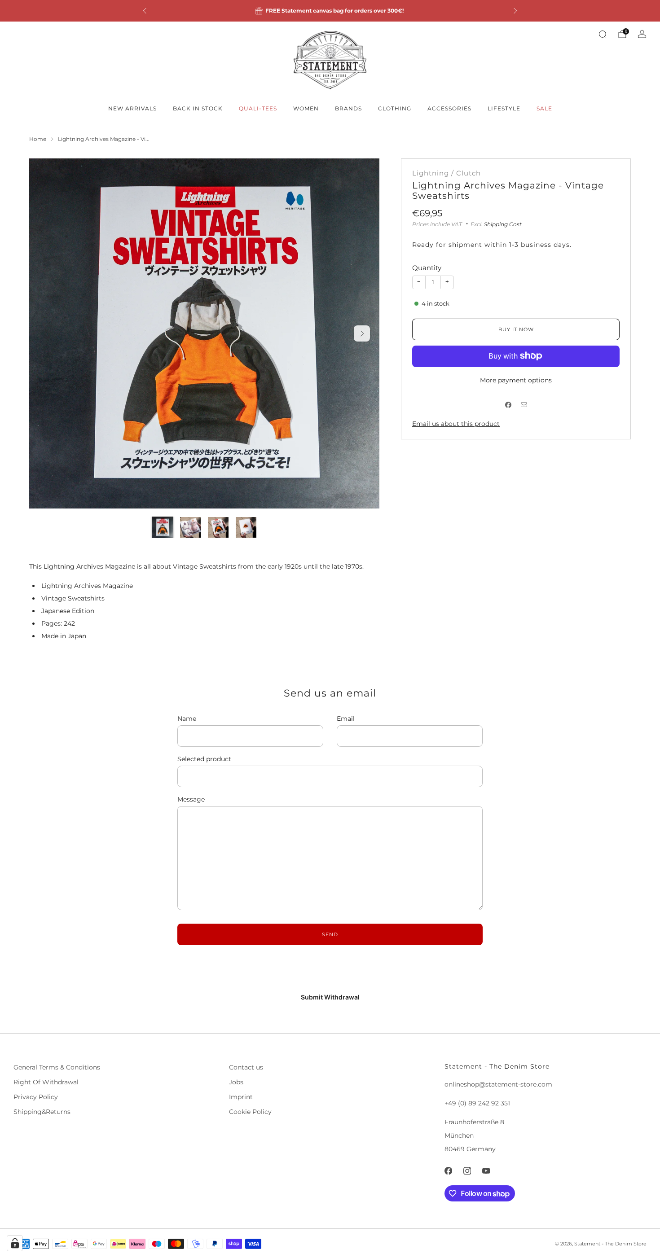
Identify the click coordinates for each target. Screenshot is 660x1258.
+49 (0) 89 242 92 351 (477, 1103)
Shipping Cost (503, 223)
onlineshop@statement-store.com (498, 1084)
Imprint (241, 1097)
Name (186, 718)
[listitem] (330, 11)
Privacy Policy (35, 1097)
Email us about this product (456, 423)
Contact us (246, 1067)
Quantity (426, 267)
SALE (544, 108)
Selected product (204, 759)
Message (191, 799)
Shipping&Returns (41, 1112)
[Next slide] (361, 333)
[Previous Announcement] (144, 11)
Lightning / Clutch (446, 173)
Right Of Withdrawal (46, 1082)
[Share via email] (523, 404)
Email (346, 718)
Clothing (394, 108)
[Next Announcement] (515, 11)
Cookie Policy (250, 1112)
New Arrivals (132, 108)
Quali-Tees (258, 108)
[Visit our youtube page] (485, 1170)
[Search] (602, 34)
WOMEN (306, 108)
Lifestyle (504, 108)
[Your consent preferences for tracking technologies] (14, 1243)
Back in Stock (198, 108)
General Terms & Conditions (56, 1067)
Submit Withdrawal (330, 997)
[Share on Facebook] (508, 404)
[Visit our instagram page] (467, 1170)
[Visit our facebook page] (448, 1170)
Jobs (236, 1082)
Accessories (449, 108)
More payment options (516, 380)
